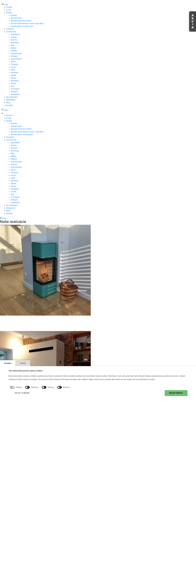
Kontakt (9, 105)
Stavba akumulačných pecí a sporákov (27, 23)
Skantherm (15, 94)
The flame (15, 89)
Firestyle (14, 64)
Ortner (13, 83)
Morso (13, 78)
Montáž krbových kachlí (21, 21)
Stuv (13, 86)
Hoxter (14, 37)
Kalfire (13, 48)
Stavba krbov (16, 18)
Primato (14, 56)
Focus (13, 67)
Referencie (10, 100)
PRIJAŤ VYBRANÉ (22, 393)
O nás (8, 10)
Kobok (13, 75)
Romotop (15, 42)
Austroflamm (16, 59)
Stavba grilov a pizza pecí (22, 26)
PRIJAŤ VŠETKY (176, 393)
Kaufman (14, 72)
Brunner (14, 40)
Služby (9, 12)
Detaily (23, 363)
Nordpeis (15, 80)
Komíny (14, 15)
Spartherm (15, 34)
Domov (9, 7)
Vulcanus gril (16, 53)
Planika (14, 51)
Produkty (10, 29)
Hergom (14, 91)
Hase (13, 70)
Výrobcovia (11, 31)
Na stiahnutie (11, 97)
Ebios (13, 61)
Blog (8, 102)
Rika (12, 45)
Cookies (7, 363)
